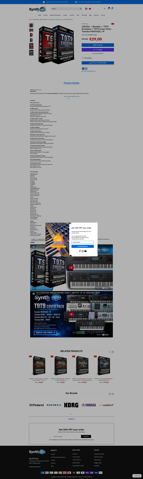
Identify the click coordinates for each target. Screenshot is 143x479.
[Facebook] (80, 251)
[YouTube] (85, 251)
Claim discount (83, 246)
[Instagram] (83, 251)
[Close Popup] (97, 222)
